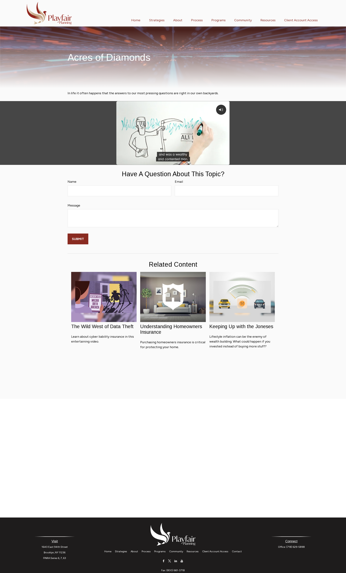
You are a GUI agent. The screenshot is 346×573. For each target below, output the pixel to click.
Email (179, 182)
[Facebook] (163, 560)
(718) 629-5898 (295, 546)
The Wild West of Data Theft (102, 326)
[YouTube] (181, 560)
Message (74, 205)
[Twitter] (169, 560)
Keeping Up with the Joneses (241, 326)
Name (72, 182)
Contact (237, 551)
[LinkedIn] (175, 560)
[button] (136, 20)
